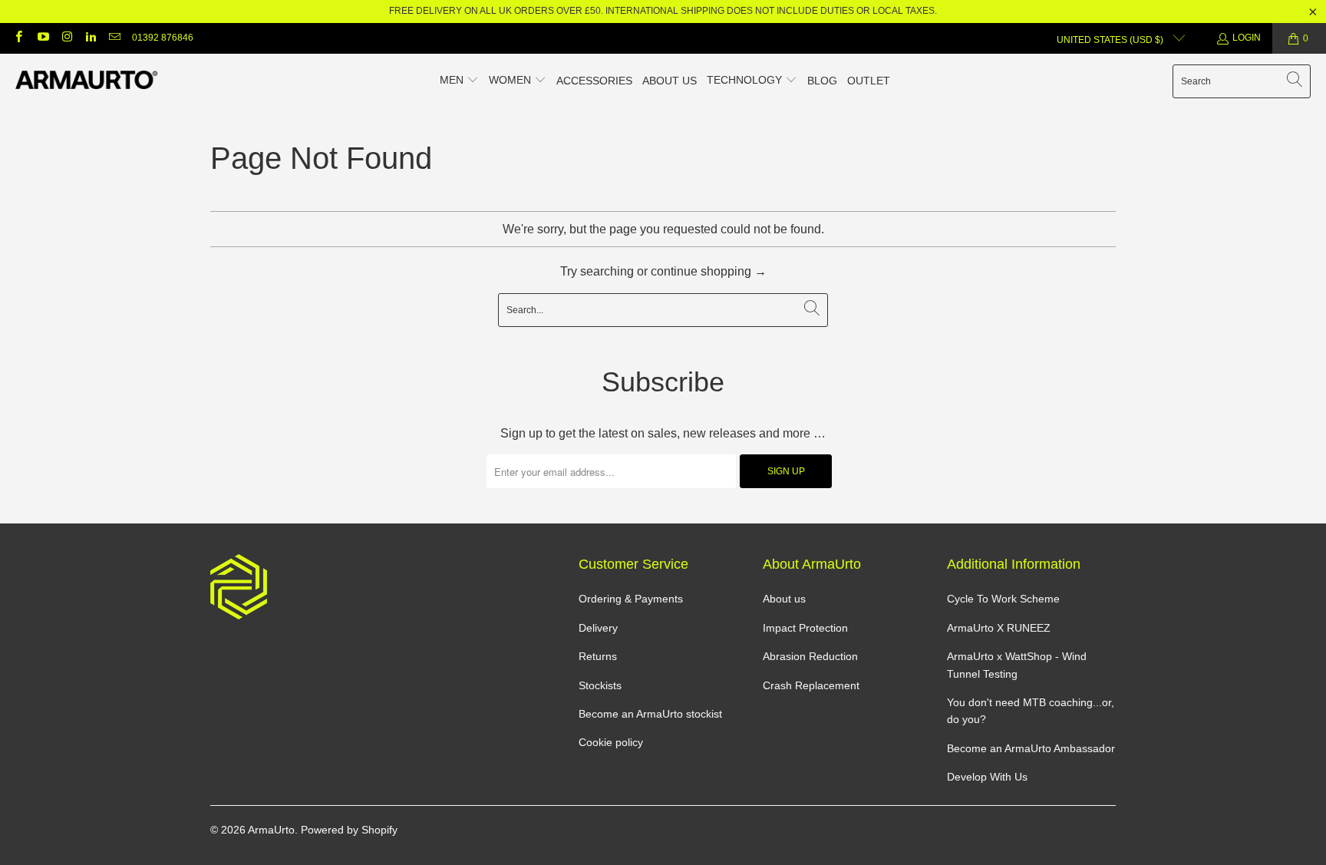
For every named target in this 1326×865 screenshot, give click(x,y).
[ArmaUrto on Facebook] (18, 38)
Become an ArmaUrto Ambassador (1031, 748)
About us (784, 599)
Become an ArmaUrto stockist (650, 714)
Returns (598, 656)
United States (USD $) (1111, 40)
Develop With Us (987, 777)
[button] (459, 81)
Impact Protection (805, 628)
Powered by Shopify (349, 830)
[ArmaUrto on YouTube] (41, 38)
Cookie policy (611, 742)
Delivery (598, 628)
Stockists (600, 685)
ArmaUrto (271, 830)
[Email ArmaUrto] (113, 38)
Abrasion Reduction (810, 656)
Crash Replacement (811, 685)
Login (1246, 37)
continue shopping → (709, 271)
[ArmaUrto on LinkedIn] (90, 38)
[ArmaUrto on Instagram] (66, 38)
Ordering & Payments (631, 599)
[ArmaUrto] (86, 81)
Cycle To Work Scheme (1003, 599)
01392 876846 (162, 37)
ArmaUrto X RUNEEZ (999, 628)
